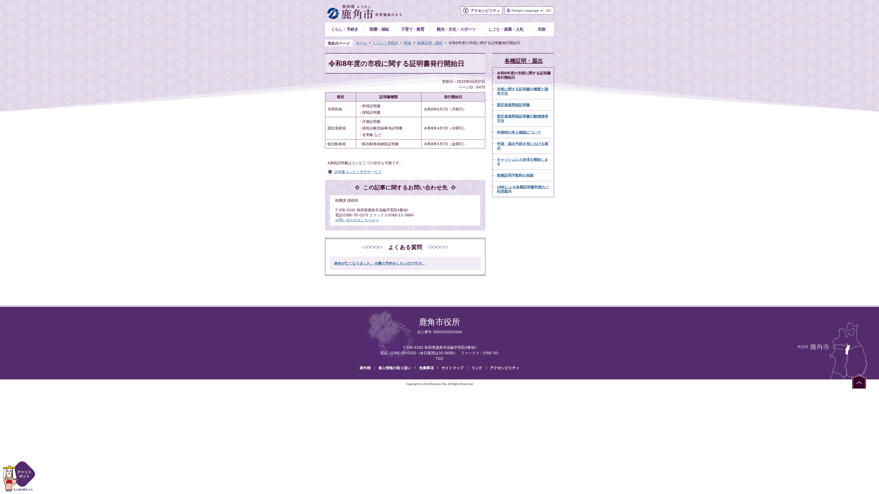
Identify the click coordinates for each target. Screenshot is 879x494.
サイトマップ (453, 367)
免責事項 (426, 367)
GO (548, 10)
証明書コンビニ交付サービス (358, 171)
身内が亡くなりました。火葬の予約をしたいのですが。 (380, 263)
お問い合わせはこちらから (357, 220)
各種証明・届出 (430, 42)
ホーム (361, 42)
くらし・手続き (385, 42)
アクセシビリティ (504, 367)
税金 (407, 42)
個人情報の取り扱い (394, 367)
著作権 (365, 367)
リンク (476, 367)
